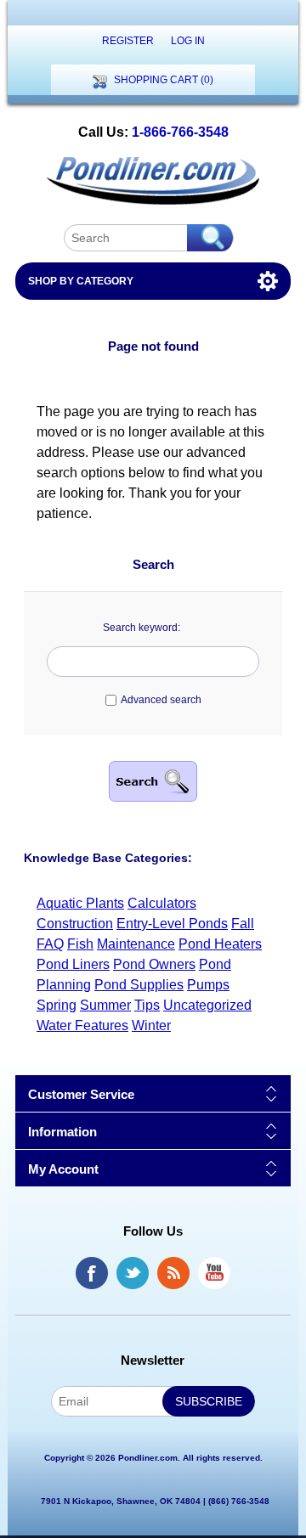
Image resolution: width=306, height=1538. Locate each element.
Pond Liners (73, 964)
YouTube (214, 1273)
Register (128, 41)
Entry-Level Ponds (172, 923)
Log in (188, 41)
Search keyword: (141, 628)
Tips (147, 1005)
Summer (105, 1005)
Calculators (162, 903)
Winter (151, 1025)
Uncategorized (207, 1005)
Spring (56, 1005)
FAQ (50, 944)
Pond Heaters (220, 944)
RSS (173, 1273)
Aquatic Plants (80, 903)
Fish (80, 944)
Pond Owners (154, 964)
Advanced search (161, 700)
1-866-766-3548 (180, 132)
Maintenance (136, 944)
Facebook (92, 1273)
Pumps (208, 984)
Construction (75, 923)
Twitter (132, 1273)
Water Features (82, 1025)
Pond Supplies (139, 984)
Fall (242, 923)
